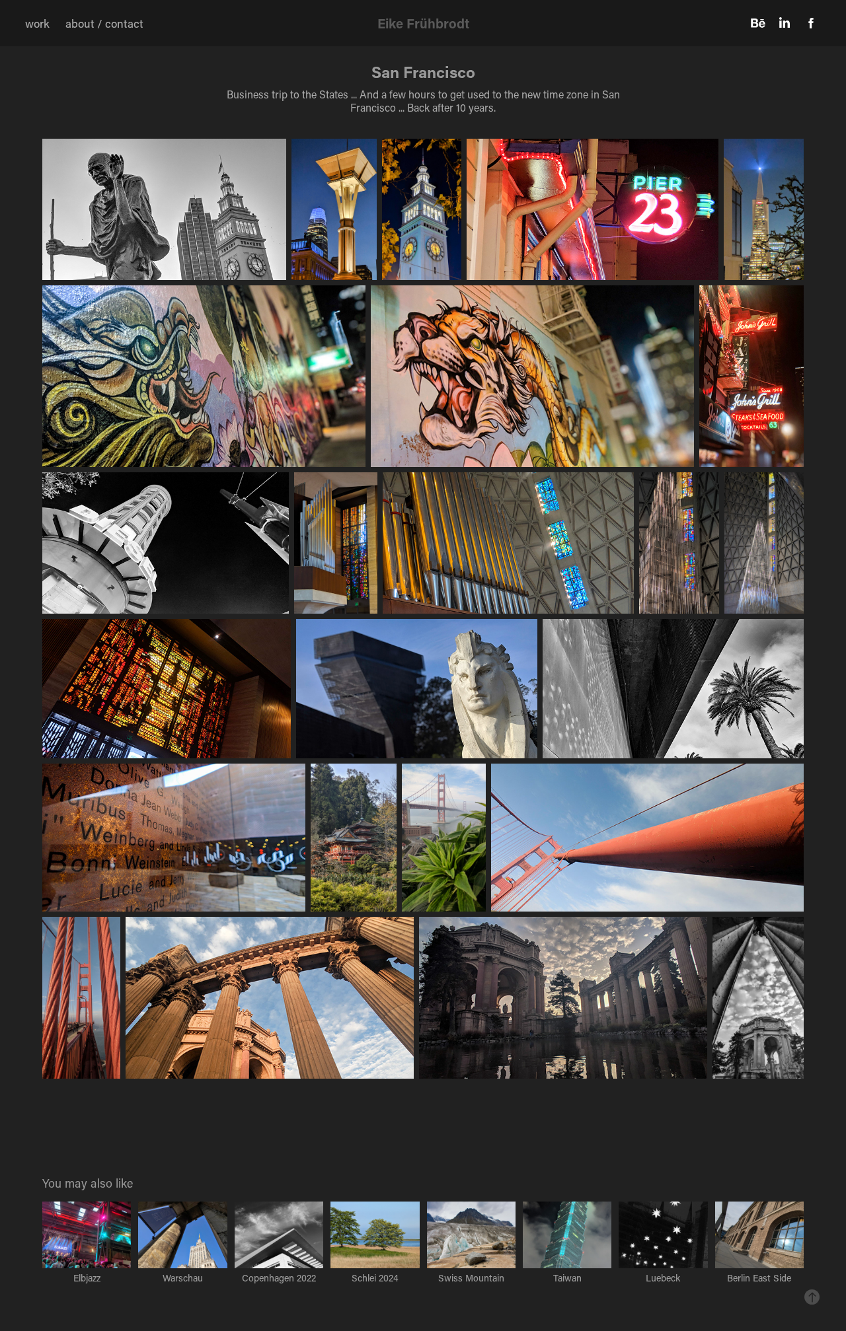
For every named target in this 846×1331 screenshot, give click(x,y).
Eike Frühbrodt (423, 23)
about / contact (104, 23)
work (37, 23)
